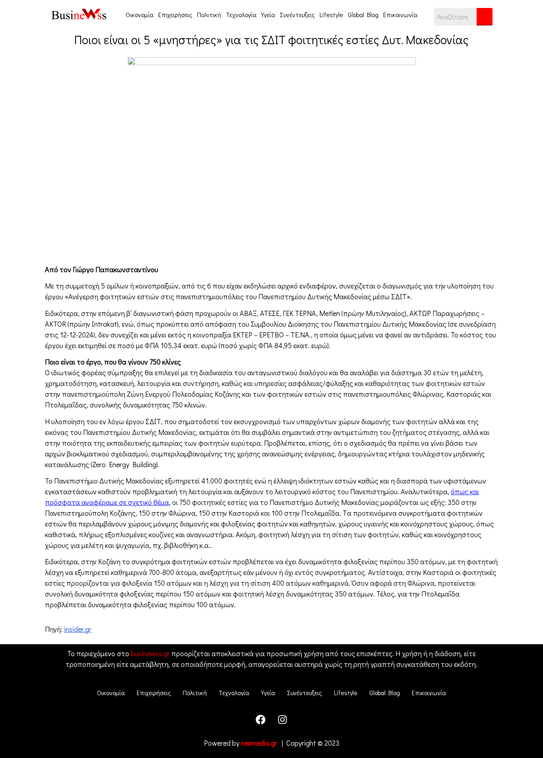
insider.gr (77, 629)
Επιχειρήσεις (175, 14)
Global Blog (363, 14)
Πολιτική (209, 14)
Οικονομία (139, 14)
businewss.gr (150, 653)
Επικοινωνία (400, 14)
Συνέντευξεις (297, 14)
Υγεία (268, 14)
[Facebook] (261, 720)
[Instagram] (283, 720)
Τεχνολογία (241, 14)
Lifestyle (331, 14)
